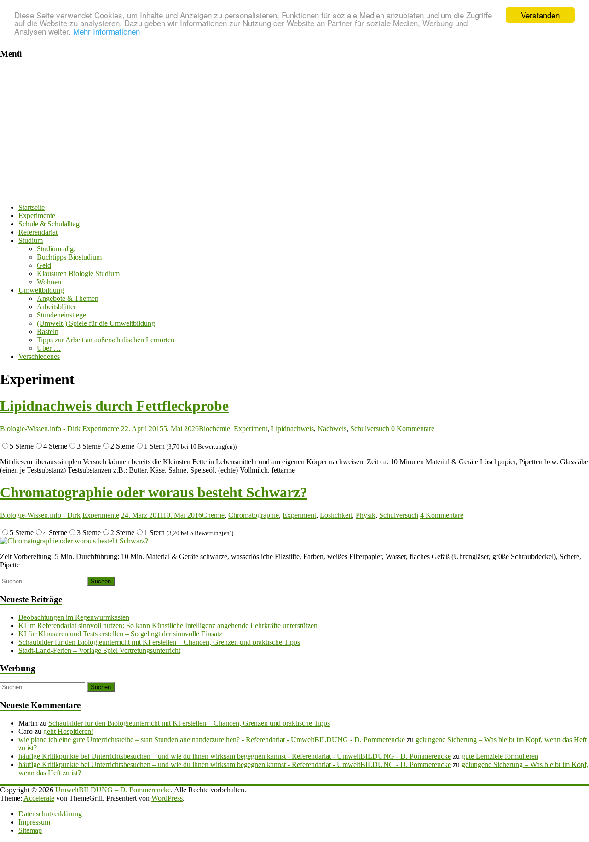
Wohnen (49, 282)
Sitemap (30, 830)
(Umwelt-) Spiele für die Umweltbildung (96, 323)
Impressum (34, 822)
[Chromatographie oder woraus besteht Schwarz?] (74, 541)
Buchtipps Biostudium (69, 257)
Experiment (250, 429)
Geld (44, 265)
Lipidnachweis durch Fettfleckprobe (114, 406)
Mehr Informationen (106, 31)
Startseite (31, 207)
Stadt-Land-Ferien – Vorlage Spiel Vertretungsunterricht (99, 650)
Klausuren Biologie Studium (78, 273)
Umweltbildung (41, 290)
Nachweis (332, 429)
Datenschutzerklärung (50, 814)
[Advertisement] (294, 131)
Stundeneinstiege (61, 315)
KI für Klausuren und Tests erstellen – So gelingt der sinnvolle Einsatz (120, 634)
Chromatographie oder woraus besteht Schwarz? (153, 492)
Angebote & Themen (67, 298)
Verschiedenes (39, 356)
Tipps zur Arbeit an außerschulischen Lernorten (105, 340)
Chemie (213, 515)
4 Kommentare (441, 515)
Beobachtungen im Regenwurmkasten (73, 617)
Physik (365, 515)
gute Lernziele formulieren (500, 756)
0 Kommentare (412, 429)
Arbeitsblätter (56, 307)
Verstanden (540, 15)
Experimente (36, 215)
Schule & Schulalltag (49, 224)
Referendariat (38, 232)
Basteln (47, 331)
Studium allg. (56, 249)
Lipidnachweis (292, 429)
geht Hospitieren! (68, 731)
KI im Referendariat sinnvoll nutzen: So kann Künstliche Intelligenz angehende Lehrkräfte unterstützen (168, 625)
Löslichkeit (336, 515)
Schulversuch (369, 429)
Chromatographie (253, 515)
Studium (30, 240)
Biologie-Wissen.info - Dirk (40, 429)
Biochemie (214, 429)
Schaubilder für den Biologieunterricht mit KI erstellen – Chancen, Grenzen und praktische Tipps (159, 642)
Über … (49, 348)
